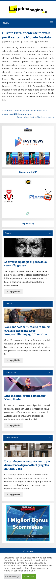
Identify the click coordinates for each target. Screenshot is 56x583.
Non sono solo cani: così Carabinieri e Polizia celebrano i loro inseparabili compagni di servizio (27, 330)
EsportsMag (28, 223)
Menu (6, 22)
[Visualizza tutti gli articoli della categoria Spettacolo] (49, 373)
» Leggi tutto (13, 291)
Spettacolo (10, 372)
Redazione (28, 42)
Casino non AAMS (28, 172)
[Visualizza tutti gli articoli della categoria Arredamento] (49, 438)
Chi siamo (28, 552)
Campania (43, 42)
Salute (8, 233)
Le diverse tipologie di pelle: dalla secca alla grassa (25, 263)
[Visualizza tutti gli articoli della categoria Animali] (49, 304)
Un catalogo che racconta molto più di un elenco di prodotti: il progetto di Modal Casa (27, 464)
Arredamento (11, 437)
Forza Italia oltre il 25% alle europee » (35, 117)
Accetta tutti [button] (29, 576)
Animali (8, 303)
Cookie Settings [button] (12, 576)
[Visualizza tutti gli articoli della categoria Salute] (49, 233)
